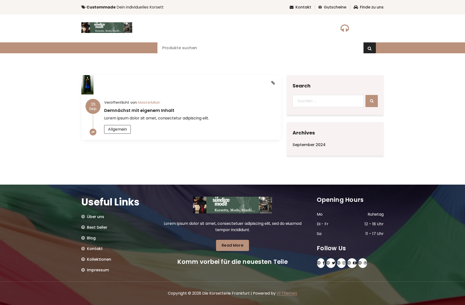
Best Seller (97, 227)
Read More (232, 245)
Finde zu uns (372, 7)
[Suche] (371, 101)
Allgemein (117, 129)
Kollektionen (99, 259)
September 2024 (309, 145)
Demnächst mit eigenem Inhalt (139, 110)
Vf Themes (287, 293)
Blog (91, 238)
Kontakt (303, 7)
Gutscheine (335, 7)
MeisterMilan (149, 102)
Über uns (95, 216)
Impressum (98, 270)
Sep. (93, 106)
